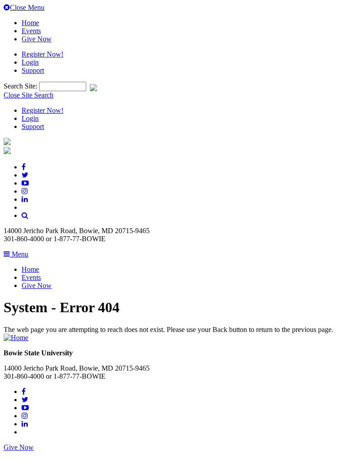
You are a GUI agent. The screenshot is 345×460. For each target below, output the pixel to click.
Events (31, 31)
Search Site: (21, 86)
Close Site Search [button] (28, 95)
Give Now (37, 39)
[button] (25, 215)
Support (33, 70)
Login (30, 62)
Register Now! (42, 54)
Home (30, 23)
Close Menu (27, 7)
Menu (19, 254)
